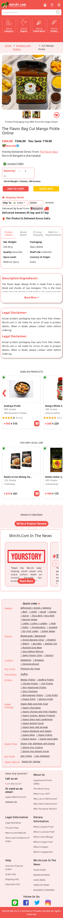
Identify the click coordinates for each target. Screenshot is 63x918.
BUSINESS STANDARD (43, 889)
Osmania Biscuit (30, 663)
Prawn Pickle (29, 699)
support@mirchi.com (15, 796)
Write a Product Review (31, 523)
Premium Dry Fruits (30, 668)
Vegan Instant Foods (33, 723)
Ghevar (52, 611)
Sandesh (53, 627)
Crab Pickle (52, 695)
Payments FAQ (12, 884)
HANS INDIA (39, 879)
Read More (26, 581)
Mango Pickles (28, 679)
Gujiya (25, 615)
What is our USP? (41, 793)
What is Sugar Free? (43, 841)
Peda (53, 623)
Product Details (9, 233)
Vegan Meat (28, 734)
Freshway (9, 484)
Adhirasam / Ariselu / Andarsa (36, 607)
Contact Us (11, 801)
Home (8, 45)
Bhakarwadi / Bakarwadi (33, 635)
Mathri (25, 643)
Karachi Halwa (29, 619)
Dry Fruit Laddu (30, 631)
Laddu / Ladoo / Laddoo (34, 623)
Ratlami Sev (51, 643)
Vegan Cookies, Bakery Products (38, 715)
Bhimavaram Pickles (15, 413)
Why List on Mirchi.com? (45, 798)
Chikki (34, 611)
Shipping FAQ (12, 879)
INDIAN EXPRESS (41, 874)
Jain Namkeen (42, 756)
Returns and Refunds (15, 832)
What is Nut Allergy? (43, 836)
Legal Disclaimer (13, 822)
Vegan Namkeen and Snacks (37, 731)
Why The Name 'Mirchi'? (45, 808)
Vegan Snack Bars (49, 738)
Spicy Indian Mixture (32, 651)
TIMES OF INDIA (41, 884)
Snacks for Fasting (31, 761)
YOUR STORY (39, 869)
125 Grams (10, 480)
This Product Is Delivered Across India (28, 218)
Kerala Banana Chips (33, 639)
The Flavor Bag (49, 152)
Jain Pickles (26, 756)
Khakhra (51, 639)
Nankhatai (26, 660)
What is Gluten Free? (43, 826)
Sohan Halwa (48, 631)
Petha (25, 627)
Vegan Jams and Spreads (35, 727)
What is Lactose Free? (44, 831)
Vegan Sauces (29, 738)
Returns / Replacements (53, 233)
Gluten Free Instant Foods (35, 751)
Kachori (49, 655)
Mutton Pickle (46, 699)
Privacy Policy (12, 827)
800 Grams (10, 409)
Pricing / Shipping (38, 233)
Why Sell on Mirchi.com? (45, 803)
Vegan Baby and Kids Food (34, 703)
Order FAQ (10, 874)
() (15, 163)
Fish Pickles (47, 683)
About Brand (23, 233)
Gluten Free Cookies (32, 747)
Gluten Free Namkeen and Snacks (38, 743)
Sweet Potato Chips (32, 655)
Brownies (39, 660)
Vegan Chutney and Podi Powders (39, 711)
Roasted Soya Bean (32, 647)
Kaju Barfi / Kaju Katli (43, 615)
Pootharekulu (39, 627)
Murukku (37, 643)
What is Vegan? (40, 846)
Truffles (24, 674)
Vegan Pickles (45, 734)
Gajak (43, 611)
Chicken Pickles (30, 683)
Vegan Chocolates (31, 707)
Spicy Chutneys (29, 691)
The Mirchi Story (41, 788)
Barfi (24, 611)
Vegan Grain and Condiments (37, 719)
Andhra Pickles (46, 679)
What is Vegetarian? (43, 851)
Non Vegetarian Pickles (34, 687)
